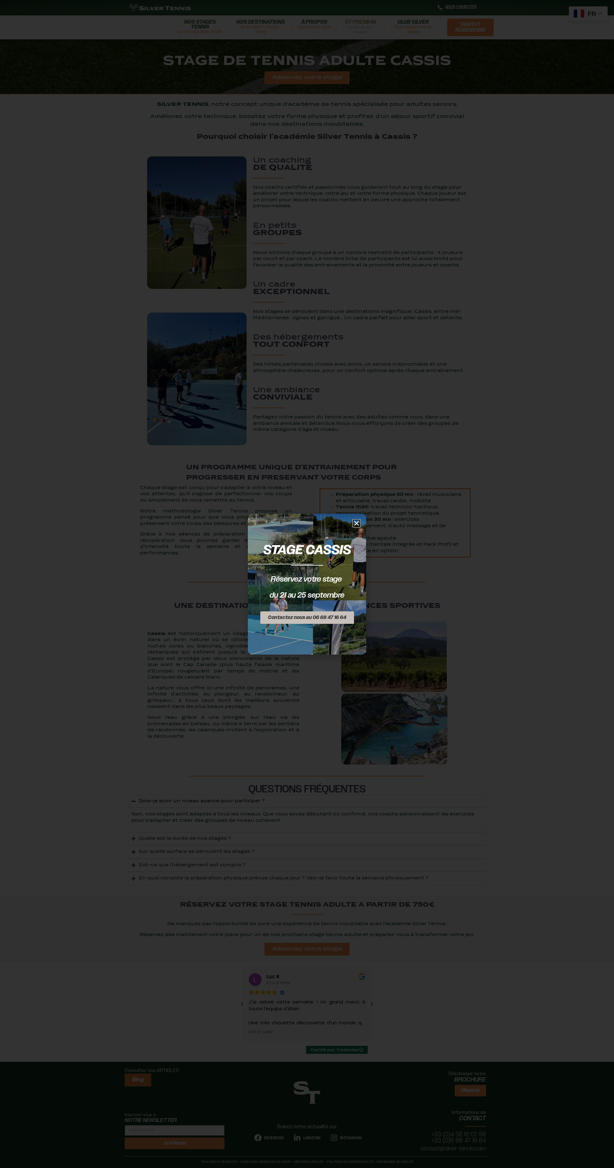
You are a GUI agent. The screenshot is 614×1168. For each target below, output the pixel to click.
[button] (356, 523)
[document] (307, 584)
